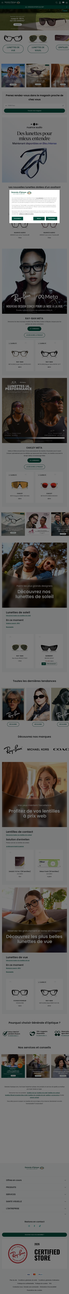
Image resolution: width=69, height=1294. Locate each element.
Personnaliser (17, 218)
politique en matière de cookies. (26, 214)
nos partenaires (39, 198)
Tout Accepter (51, 218)
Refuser (39, 218)
